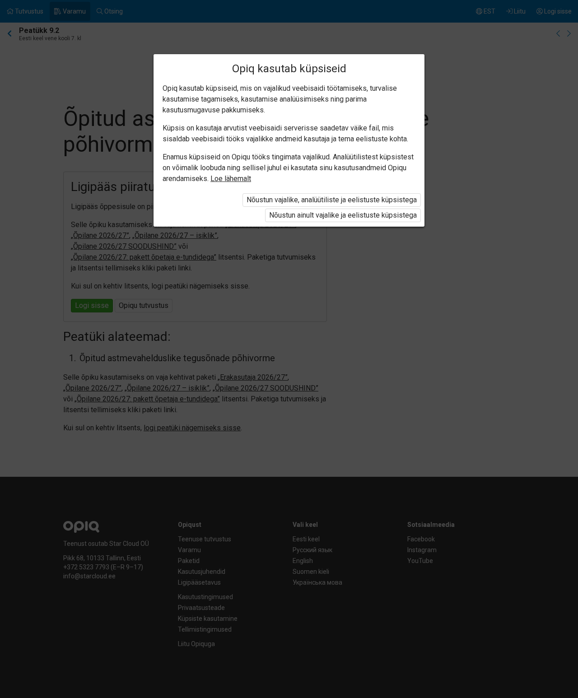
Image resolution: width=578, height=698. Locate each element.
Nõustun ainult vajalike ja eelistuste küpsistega (343, 215)
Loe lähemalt (230, 178)
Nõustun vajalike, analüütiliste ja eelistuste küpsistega (332, 199)
